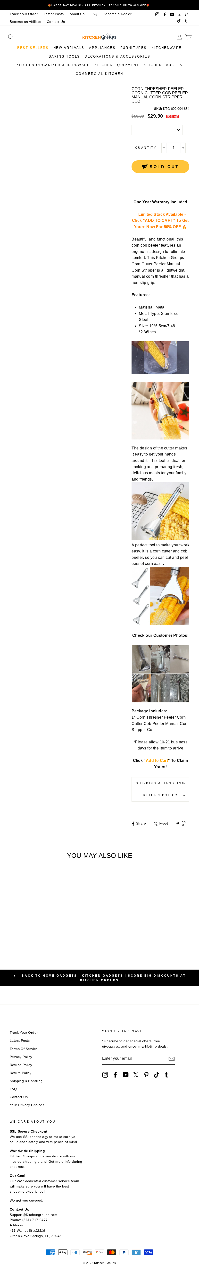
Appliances (102, 48)
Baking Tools (64, 56)
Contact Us (56, 22)
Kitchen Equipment (117, 65)
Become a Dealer (117, 14)
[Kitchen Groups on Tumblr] (167, 1075)
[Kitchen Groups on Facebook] (115, 1075)
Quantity (146, 147)
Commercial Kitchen (99, 74)
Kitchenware (166, 48)
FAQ (94, 14)
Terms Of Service (24, 1049)
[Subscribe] (171, 1059)
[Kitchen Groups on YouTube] (126, 1075)
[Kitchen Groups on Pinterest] (146, 1075)
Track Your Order (24, 14)
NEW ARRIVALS (68, 48)
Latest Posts (54, 14)
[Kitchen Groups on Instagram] (105, 1075)
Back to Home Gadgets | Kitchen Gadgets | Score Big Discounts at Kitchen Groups (103, 978)
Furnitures (133, 48)
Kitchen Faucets (163, 65)
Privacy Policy (21, 1057)
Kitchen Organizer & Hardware (53, 65)
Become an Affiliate (25, 22)
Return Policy (160, 795)
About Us (77, 14)
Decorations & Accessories (117, 56)
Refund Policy (21, 1065)
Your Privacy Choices (27, 1105)
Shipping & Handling (160, 783)
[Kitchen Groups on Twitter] (136, 1075)
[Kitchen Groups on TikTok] (156, 1075)
